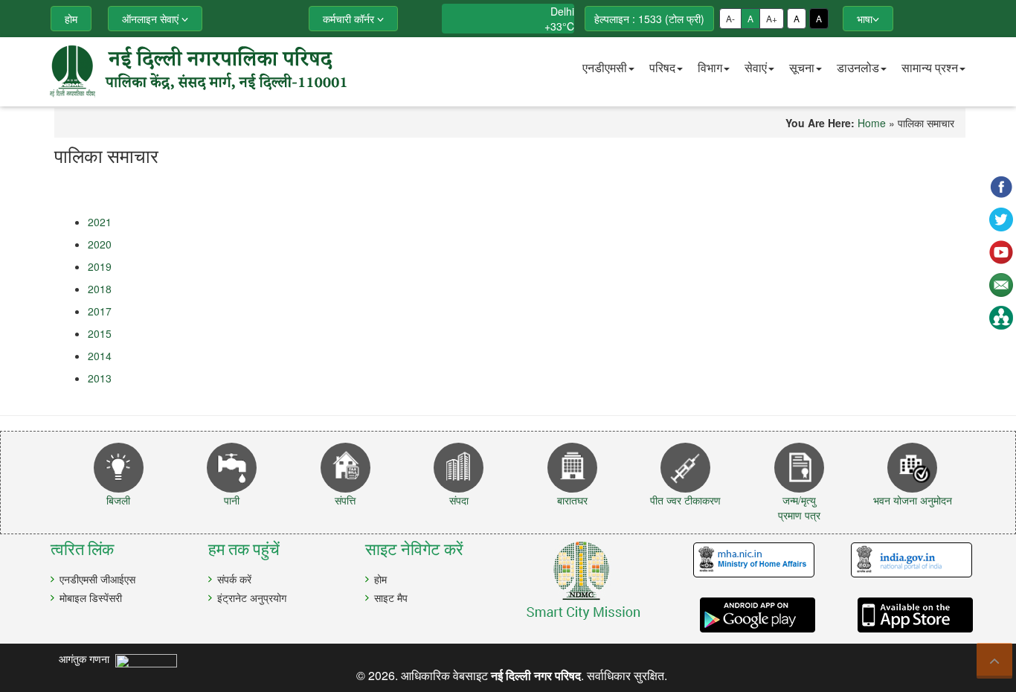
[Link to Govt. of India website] (905, 560)
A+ (771, 18)
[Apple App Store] (905, 615)
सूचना (801, 67)
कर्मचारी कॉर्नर (350, 18)
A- (730, 18)
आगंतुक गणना (87, 658)
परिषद (662, 67)
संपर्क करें (234, 578)
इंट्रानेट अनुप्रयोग (251, 597)
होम (380, 578)
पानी (231, 500)
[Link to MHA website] (748, 560)
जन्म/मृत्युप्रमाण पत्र (799, 507)
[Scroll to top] (994, 661)
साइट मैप (391, 597)
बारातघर (572, 500)
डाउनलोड (858, 67)
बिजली (118, 500)
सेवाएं (756, 67)
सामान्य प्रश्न (929, 67)
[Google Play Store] (748, 615)
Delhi (562, 11)
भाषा (864, 18)
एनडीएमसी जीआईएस (97, 578)
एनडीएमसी (604, 67)
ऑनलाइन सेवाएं (151, 18)
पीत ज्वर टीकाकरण (685, 500)
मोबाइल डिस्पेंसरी (91, 597)
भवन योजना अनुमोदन (912, 500)
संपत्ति (345, 500)
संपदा (459, 500)
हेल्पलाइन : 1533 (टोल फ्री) (649, 18)
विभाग (710, 67)
